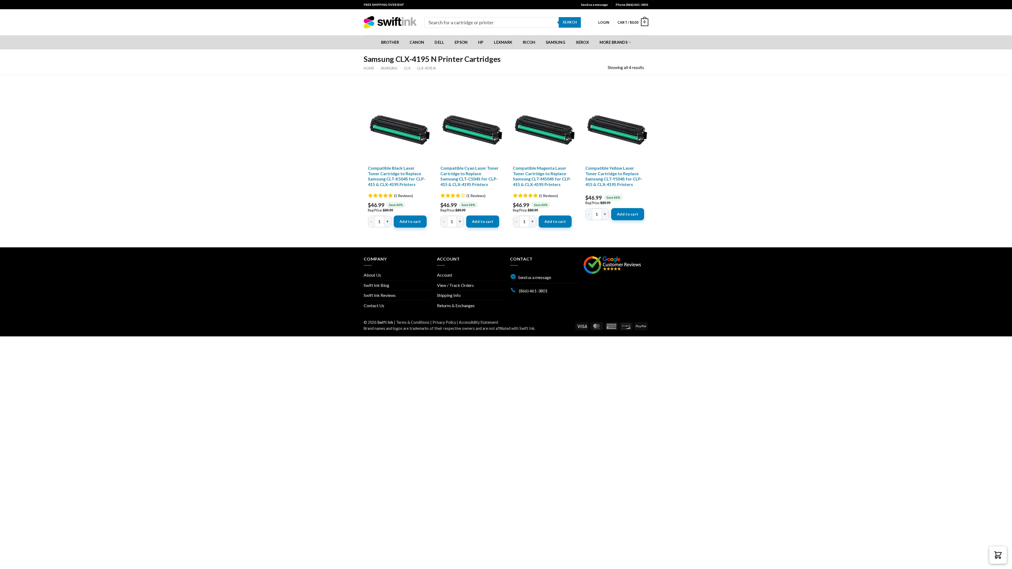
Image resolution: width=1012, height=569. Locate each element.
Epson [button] (461, 42)
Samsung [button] (555, 42)
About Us (372, 274)
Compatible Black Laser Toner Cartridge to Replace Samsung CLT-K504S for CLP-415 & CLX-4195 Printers (396, 176)
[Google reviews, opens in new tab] (612, 264)
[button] (603, 22)
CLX (407, 68)
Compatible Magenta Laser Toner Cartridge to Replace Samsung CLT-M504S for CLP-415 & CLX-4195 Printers (542, 176)
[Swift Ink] (390, 22)
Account (444, 274)
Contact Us (374, 305)
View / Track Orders (455, 285)
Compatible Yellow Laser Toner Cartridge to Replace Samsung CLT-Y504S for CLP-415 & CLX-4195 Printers (613, 176)
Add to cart (410, 221)
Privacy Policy (444, 322)
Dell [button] (439, 42)
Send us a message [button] (594, 5)
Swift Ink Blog (376, 285)
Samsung (389, 68)
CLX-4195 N (426, 68)
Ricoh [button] (529, 42)
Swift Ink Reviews (380, 295)
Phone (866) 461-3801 (632, 5)
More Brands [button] (613, 42)
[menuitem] (384, 4)
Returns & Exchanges (456, 305)
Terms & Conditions (413, 322)
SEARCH (570, 22)
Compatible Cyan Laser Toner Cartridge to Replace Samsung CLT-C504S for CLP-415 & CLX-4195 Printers (469, 176)
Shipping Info (449, 295)
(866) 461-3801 (533, 290)
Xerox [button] (582, 42)
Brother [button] (390, 42)
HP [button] (481, 42)
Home (369, 68)
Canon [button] (417, 42)
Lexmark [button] (503, 42)
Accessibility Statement (478, 322)
